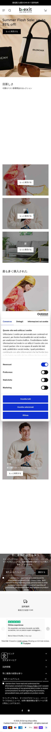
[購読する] (46, 679)
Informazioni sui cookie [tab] (38, 321)
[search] (9, 10)
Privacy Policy (35, 580)
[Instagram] (28, 710)
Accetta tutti (25, 399)
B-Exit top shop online (28, 721)
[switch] (44, 372)
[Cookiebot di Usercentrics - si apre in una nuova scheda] (37, 314)
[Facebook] (22, 710)
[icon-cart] (45, 10)
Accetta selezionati (25, 407)
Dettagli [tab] (19, 321)
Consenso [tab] (7, 321)
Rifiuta (25, 415)
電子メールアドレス (13, 572)
